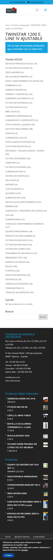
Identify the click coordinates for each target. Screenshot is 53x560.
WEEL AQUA (11, 111)
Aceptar (9, 555)
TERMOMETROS (13, 288)
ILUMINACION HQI (13, 171)
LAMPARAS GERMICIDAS (17, 116)
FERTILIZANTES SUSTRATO (18, 142)
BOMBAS (9, 206)
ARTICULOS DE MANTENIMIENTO (21, 202)
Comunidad (39, 537)
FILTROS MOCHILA (14, 107)
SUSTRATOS (11, 279)
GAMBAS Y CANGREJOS (16, 94)
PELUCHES (10, 180)
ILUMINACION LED (14, 138)
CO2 (7, 215)
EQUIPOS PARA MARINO (16, 231)
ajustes (24, 550)
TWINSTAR (10, 163)
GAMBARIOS (11, 85)
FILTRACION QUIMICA (15, 249)
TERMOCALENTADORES (16, 284)
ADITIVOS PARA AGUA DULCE (19, 64)
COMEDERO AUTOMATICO (18, 98)
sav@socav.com (12, 377)
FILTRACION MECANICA (16, 245)
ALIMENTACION (12, 198)
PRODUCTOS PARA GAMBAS (18, 236)
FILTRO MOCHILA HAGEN (17, 68)
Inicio (7, 25)
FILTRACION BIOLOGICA (16, 240)
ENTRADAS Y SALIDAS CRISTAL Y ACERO (24, 151)
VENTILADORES (12, 72)
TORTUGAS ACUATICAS (16, 146)
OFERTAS (10, 133)
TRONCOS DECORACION (17, 292)
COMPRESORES (13, 219)
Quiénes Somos (22, 537)
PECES (8, 266)
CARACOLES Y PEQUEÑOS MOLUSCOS (24, 211)
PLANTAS (9, 271)
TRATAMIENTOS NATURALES (19, 253)
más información (12, 381)
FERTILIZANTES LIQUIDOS (18, 124)
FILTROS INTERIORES (15, 158)
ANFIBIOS (10, 184)
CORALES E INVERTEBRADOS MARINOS (24, 224)
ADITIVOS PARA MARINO (17, 129)
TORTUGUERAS (12, 189)
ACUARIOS (10, 193)
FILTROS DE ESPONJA (15, 176)
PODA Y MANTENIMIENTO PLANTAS (22, 81)
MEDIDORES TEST (14, 258)
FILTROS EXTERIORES (16, 167)
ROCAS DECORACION (15, 275)
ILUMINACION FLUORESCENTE (20, 120)
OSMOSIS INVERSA (14, 90)
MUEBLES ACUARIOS (15, 262)
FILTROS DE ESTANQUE (16, 103)
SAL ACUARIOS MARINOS (17, 77)
